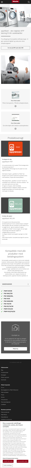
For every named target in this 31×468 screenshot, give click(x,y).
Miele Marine (4, 414)
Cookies (16, 458)
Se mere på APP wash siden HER (15, 47)
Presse (2, 394)
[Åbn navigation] (2, 2)
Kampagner (3, 374)
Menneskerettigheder (5, 402)
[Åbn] (15, 106)
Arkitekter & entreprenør (6, 419)
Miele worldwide (4, 392)
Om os (2, 387)
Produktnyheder (4, 372)
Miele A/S (5, 458)
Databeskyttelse (10, 458)
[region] (15, 444)
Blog (2, 370)
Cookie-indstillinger (8, 465)
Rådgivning (15, 348)
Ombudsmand (4, 399)
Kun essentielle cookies (23, 461)
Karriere (2, 397)
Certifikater (3, 404)
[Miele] (15, 1)
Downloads (3, 379)
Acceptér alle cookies (8, 461)
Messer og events (5, 377)
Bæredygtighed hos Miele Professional (9, 389)
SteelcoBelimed (4, 417)
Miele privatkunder (5, 412)
